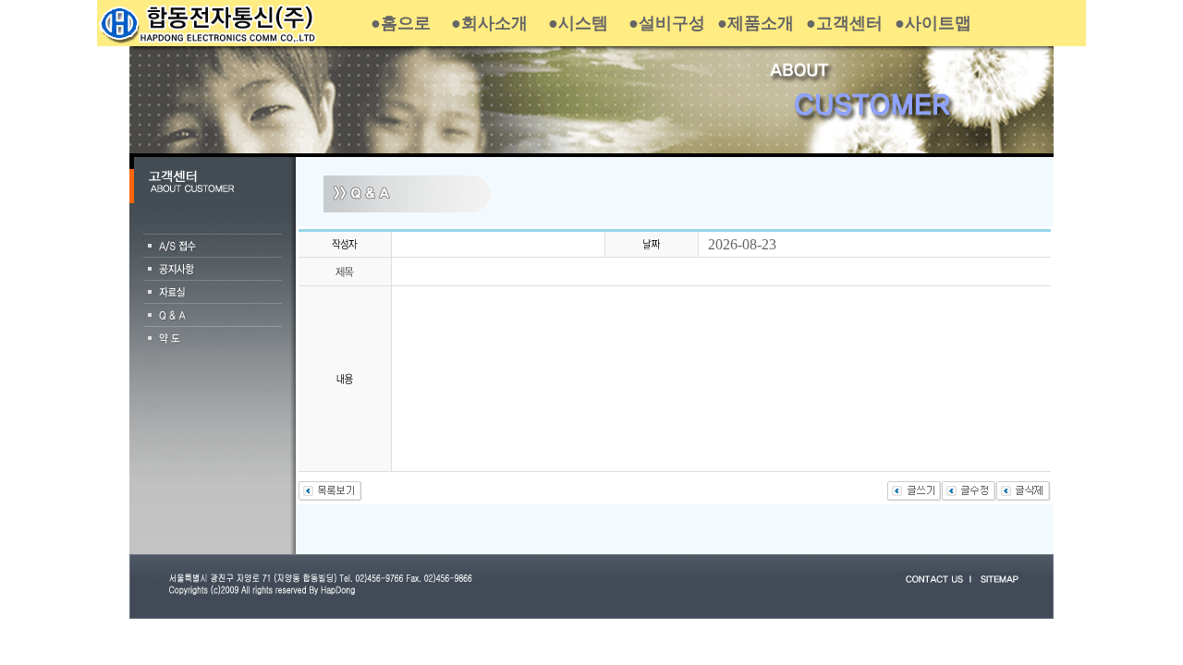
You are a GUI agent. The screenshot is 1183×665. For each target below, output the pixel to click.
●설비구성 (666, 23)
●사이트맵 (933, 23)
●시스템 (578, 23)
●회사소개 (489, 23)
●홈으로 (401, 23)
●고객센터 (844, 23)
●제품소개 (755, 23)
